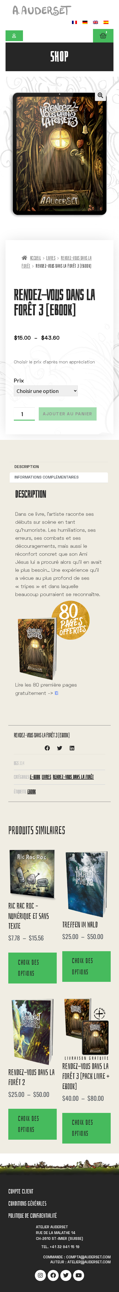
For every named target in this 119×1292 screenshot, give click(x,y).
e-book (35, 777)
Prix (19, 381)
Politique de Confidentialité (32, 1215)
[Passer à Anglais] (95, 22)
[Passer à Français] (74, 22)
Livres (50, 258)
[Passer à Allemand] (85, 22)
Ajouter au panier (67, 414)
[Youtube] (78, 1275)
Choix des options (28, 967)
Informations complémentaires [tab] (46, 477)
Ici (56, 693)
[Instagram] (40, 1275)
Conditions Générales (27, 1203)
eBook (31, 791)
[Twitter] (65, 1275)
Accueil (35, 258)
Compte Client (20, 1191)
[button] (100, 95)
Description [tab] (26, 467)
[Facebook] (53, 1275)
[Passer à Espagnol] (106, 22)
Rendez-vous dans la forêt (73, 777)
